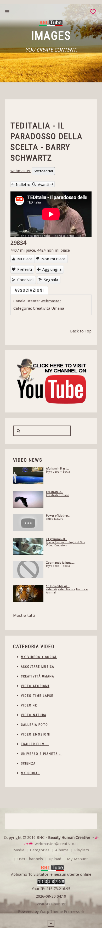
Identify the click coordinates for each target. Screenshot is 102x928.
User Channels (30, 859)
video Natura (54, 518)
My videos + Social (58, 471)
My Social (30, 773)
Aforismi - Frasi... (57, 468)
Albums (62, 850)
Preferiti (24, 269)
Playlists (81, 850)
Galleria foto (34, 725)
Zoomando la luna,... (60, 562)
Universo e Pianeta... (41, 754)
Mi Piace (24, 259)
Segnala (51, 280)
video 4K (51, 589)
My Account (77, 859)
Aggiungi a (51, 269)
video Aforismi (35, 686)
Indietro (23, 184)
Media (18, 850)
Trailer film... (35, 744)
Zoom (34, 184)
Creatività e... (54, 492)
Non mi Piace (53, 259)
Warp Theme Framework (62, 911)
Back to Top (81, 331)
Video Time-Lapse (37, 696)
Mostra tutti (24, 615)
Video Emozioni (56, 545)
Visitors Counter (51, 904)
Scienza (28, 763)
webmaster (20, 170)
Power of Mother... (58, 515)
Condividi (25, 280)
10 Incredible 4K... (58, 586)
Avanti (43, 184)
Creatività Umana (48, 308)
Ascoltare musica (37, 667)
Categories (39, 850)
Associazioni (29, 290)
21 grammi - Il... (56, 539)
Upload (55, 859)
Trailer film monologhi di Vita (65, 542)
